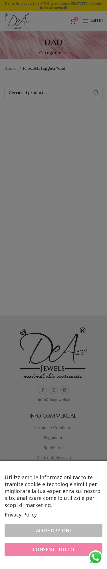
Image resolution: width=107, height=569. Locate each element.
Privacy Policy (21, 514)
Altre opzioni (53, 530)
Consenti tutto (53, 549)
